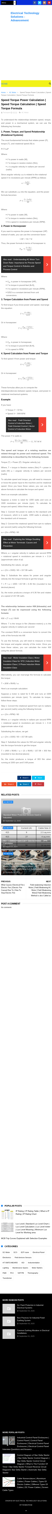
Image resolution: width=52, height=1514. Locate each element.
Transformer (7, 1278)
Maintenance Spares (20, 1268)
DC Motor (6, 1252)
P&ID (5, 1273)
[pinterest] (49, 2)
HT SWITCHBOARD (10, 1263)
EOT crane (25, 1252)
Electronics (7, 1258)
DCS (15, 1252)
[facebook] (34, 2)
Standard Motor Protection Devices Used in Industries (22, 816)
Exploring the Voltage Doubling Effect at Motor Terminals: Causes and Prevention (21, 542)
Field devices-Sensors (23, 1258)
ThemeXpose (27, 1505)
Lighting (6, 1268)
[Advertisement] (26, 50)
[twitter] (39, 2)
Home (4, 84)
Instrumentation (34, 1263)
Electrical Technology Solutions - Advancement (25, 17)
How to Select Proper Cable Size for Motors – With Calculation (25, 842)
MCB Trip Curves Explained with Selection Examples (24, 1238)
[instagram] (44, 2)
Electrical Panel (39, 1252)
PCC (12, 1273)
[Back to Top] (26, 1510)
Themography (33, 1273)
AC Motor (12, 92)
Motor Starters (37, 1268)
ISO (22, 1263)
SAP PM (21, 1273)
